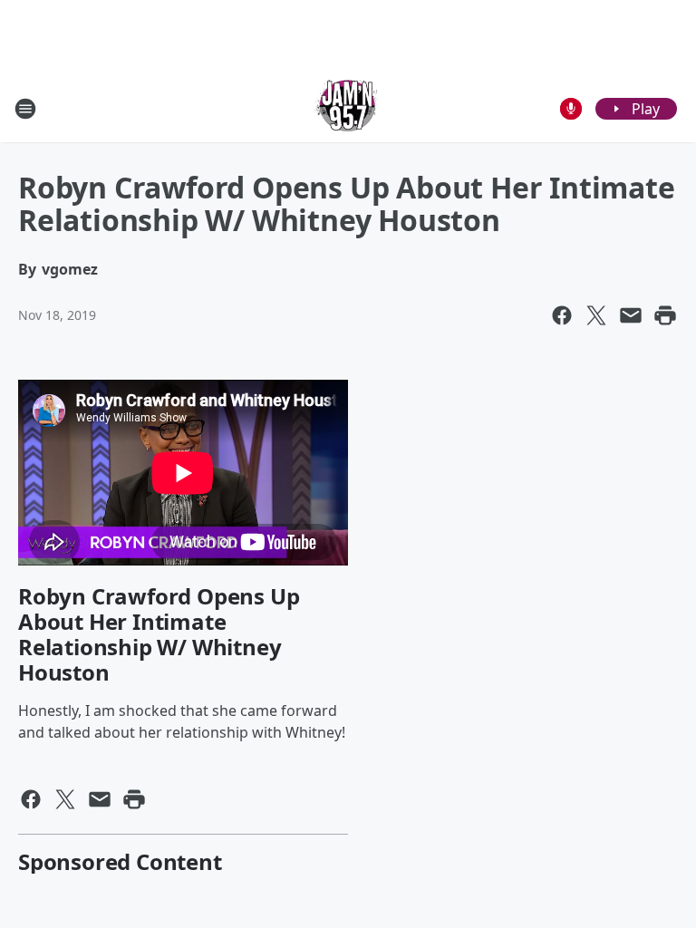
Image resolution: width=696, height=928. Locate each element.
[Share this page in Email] (630, 315)
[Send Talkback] (571, 109)
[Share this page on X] (596, 315)
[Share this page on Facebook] (562, 315)
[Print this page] (665, 315)
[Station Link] (348, 108)
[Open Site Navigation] (25, 109)
